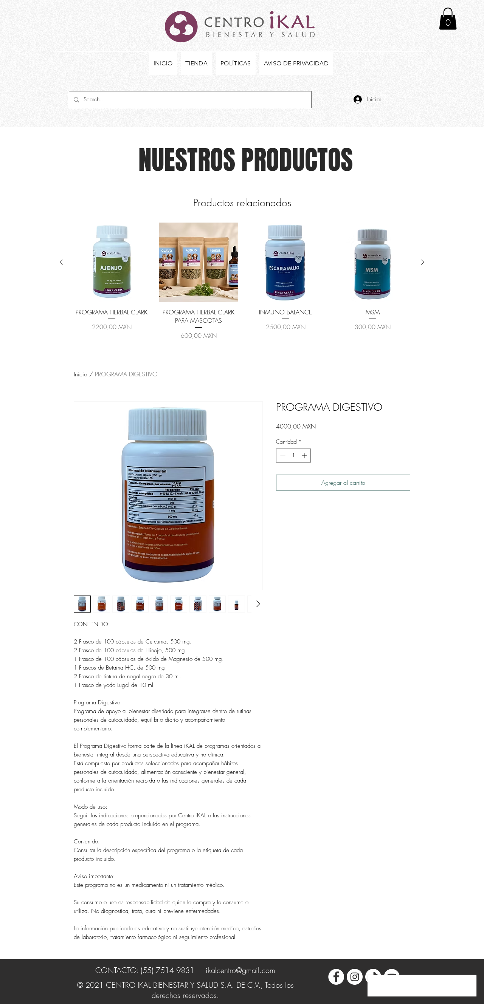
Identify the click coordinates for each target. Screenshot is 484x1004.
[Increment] (305, 455)
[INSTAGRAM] (355, 977)
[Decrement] (282, 455)
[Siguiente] (422, 262)
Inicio (80, 374)
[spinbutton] (293, 455)
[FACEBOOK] (336, 977)
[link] (448, 19)
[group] (242, 281)
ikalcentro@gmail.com (240, 970)
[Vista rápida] (111, 262)
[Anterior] (61, 262)
